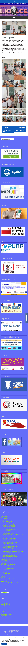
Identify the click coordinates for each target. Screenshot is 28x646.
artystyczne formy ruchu (9, 533)
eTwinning (4, 581)
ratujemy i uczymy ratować (9, 525)
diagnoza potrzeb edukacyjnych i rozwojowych (13, 522)
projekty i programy (6, 520)
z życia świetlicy (5, 561)
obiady (3, 576)
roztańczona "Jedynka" (7, 571)
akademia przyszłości (10, 529)
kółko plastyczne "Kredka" (9, 547)
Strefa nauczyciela (6, 613)
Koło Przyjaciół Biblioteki (9, 543)
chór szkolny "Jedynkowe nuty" (10, 544)
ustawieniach (16, 641)
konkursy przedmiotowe (7, 565)
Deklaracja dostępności (7, 614)
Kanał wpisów (5, 603)
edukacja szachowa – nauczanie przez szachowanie (15, 537)
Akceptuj (4, 643)
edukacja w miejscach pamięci (10, 524)
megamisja (8, 530)
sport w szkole (5, 517)
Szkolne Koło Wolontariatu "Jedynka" (9, 556)
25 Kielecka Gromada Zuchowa (10, 542)
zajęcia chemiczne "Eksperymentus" (11, 548)
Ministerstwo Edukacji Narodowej (12, 630)
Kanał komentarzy (6, 604)
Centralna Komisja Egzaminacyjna (12, 632)
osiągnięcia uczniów (10, 568)
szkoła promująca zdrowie (9, 526)
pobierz (3, 577)
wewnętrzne (6, 569)
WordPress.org (5, 605)
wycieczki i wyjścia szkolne (7, 559)
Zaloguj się (4, 601)
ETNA (5, 572)
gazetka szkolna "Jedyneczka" (8, 564)
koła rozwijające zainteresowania (9, 539)
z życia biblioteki (5, 563)
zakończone (6, 527)
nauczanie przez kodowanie (10, 538)
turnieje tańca (7, 573)
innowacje (4, 531)
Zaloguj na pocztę (6, 611)
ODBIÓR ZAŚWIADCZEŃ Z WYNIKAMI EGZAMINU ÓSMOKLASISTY (15, 4)
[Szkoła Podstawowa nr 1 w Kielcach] (14, 10)
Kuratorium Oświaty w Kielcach (11, 631)
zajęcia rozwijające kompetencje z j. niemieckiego (14, 550)
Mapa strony (4, 615)
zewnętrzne (6, 567)
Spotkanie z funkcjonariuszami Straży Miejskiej (20, 129)
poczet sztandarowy (6, 557)
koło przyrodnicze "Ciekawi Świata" (11, 546)
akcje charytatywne (6, 560)
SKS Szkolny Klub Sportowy (9, 518)
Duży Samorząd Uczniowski (8, 580)
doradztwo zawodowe (7, 574)
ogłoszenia (4, 514)
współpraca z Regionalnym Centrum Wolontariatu (12, 582)
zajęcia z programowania (9, 555)
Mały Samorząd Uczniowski (8, 578)
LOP (5, 541)
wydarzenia (4, 516)
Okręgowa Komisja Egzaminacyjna (12, 634)
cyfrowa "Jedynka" (8, 521)
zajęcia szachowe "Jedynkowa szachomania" (13, 551)
